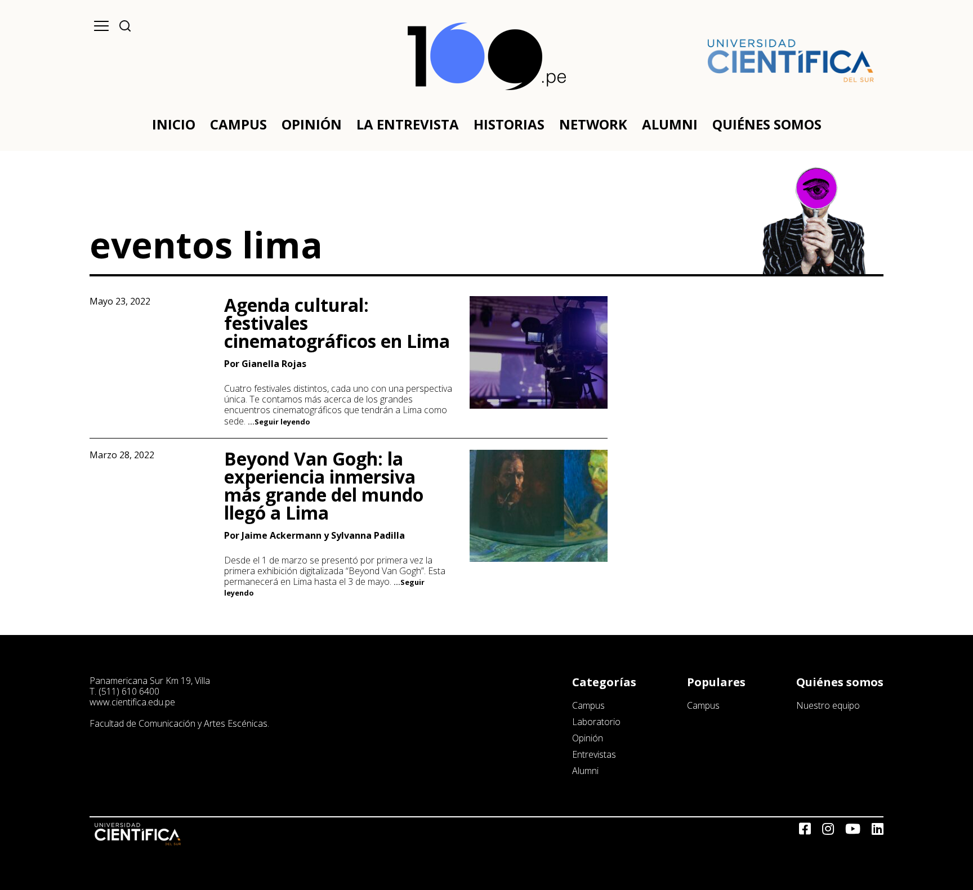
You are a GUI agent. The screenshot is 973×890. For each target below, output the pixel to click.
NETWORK (593, 124)
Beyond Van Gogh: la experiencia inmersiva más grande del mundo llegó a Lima (323, 485)
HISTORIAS (509, 124)
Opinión (587, 738)
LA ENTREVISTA (407, 124)
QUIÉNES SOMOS (767, 124)
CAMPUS (238, 124)
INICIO (173, 124)
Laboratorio (596, 721)
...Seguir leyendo (279, 422)
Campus (588, 705)
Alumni (585, 770)
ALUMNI (670, 124)
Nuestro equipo (828, 705)
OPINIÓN (312, 124)
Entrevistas (594, 754)
